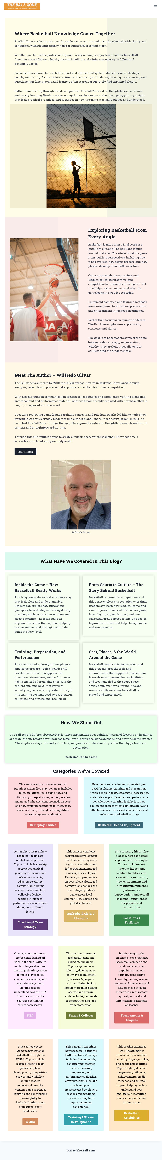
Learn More (25, 452)
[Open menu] (155, 6)
